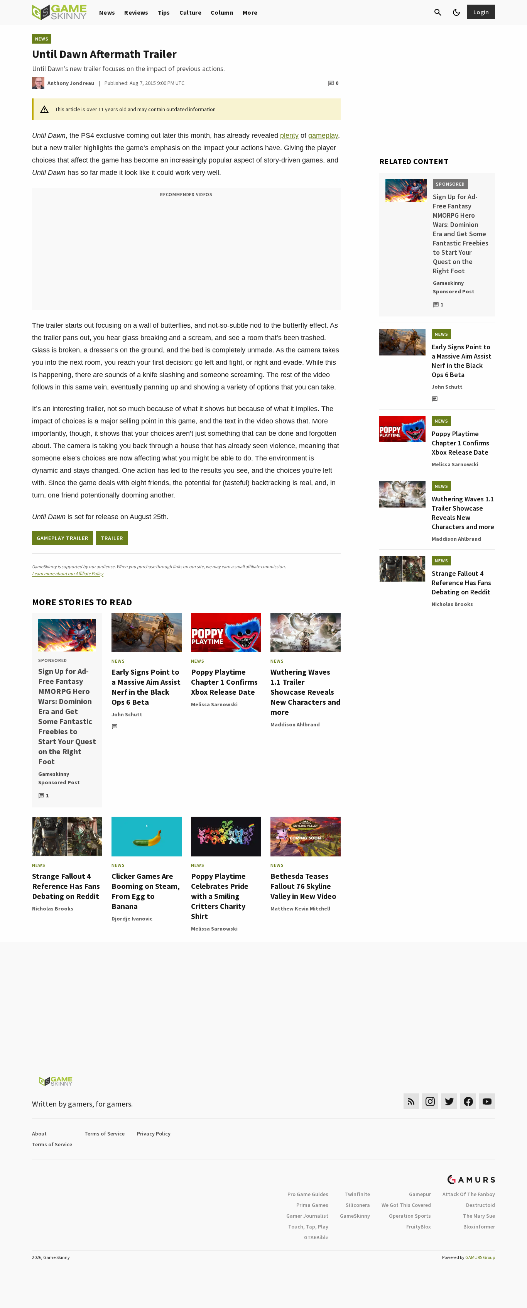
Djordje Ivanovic (131, 918)
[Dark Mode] (456, 12)
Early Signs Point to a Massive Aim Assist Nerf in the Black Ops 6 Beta (146, 687)
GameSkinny (355, 1215)
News (107, 12)
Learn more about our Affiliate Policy (67, 573)
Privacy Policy (154, 1133)
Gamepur (420, 1194)
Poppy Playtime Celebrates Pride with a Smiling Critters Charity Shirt (219, 896)
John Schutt (126, 714)
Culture (190, 12)
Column (222, 12)
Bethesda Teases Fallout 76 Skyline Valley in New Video (303, 886)
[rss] (411, 1101)
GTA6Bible (316, 1237)
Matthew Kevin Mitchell (300, 908)
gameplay (323, 135)
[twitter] (449, 1101)
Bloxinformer (479, 1226)
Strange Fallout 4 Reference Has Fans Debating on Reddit (66, 886)
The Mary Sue (479, 1215)
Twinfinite (357, 1194)
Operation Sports (410, 1215)
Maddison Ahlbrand (295, 724)
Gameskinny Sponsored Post (59, 778)
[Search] (438, 12)
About (39, 1133)
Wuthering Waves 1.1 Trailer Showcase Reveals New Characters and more (305, 692)
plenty (289, 135)
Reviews (136, 12)
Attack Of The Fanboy (469, 1194)
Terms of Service (104, 1133)
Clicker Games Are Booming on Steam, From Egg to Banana (145, 891)
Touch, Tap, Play (308, 1226)
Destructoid (480, 1204)
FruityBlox (418, 1226)
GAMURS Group (480, 1257)
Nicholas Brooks (52, 908)
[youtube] (487, 1101)
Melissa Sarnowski (214, 704)
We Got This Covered (406, 1204)
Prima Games (312, 1204)
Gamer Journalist (307, 1215)
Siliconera (358, 1204)
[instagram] (430, 1101)
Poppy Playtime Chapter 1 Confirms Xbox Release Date (224, 682)
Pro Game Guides (307, 1194)
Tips (164, 12)
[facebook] (468, 1101)
